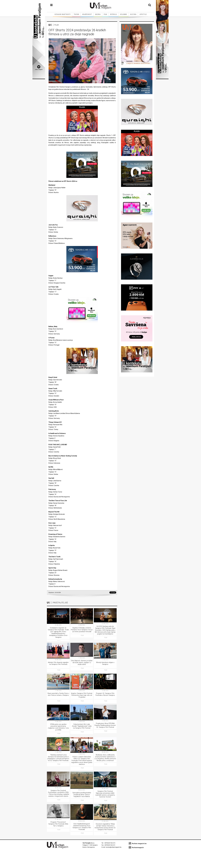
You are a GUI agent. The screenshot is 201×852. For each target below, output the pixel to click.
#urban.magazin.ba (138, 843)
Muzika (97, 14)
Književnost (87, 14)
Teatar (76, 14)
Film (105, 14)
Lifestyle (143, 14)
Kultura (133, 14)
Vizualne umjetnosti (62, 14)
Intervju (113, 14)
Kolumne (123, 14)
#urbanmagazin (137, 847)
